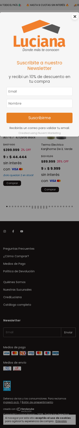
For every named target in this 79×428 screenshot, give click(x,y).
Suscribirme (39, 118)
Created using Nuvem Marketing (39, 133)
